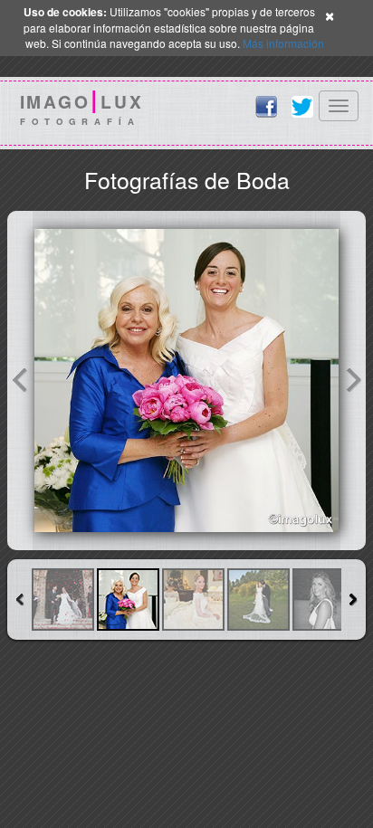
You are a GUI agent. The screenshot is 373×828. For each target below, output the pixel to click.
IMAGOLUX (82, 109)
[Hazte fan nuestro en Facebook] (266, 107)
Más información (283, 43)
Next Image (353, 381)
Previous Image (20, 381)
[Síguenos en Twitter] (302, 107)
